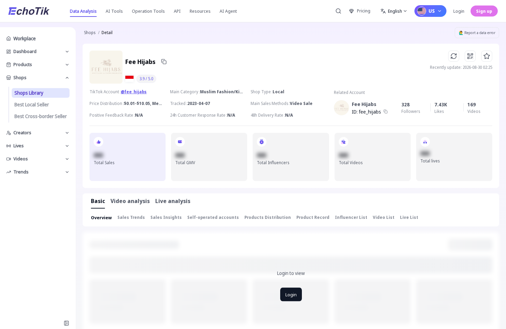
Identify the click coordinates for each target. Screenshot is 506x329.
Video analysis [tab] (130, 201)
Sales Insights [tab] (166, 217)
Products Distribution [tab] (267, 217)
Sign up (484, 11)
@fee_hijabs (134, 92)
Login (458, 11)
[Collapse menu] (66, 323)
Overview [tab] (101, 217)
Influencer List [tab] (351, 217)
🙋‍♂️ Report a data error (477, 32)
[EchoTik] (29, 11)
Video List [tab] (383, 217)
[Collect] (486, 56)
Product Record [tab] (312, 217)
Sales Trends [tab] (131, 217)
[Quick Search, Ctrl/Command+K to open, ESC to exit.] (338, 11)
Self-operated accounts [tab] (213, 217)
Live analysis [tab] (172, 201)
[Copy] (163, 61)
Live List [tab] (409, 217)
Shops (89, 32)
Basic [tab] (98, 201)
